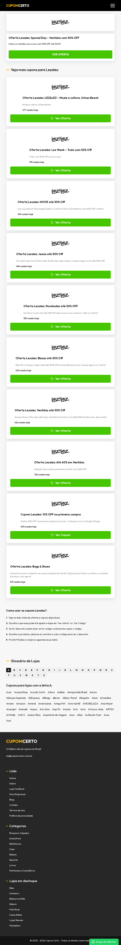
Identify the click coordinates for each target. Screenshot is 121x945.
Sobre (12, 783)
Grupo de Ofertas (106, 941)
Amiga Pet (59, 703)
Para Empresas (17, 794)
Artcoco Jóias (95, 709)
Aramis (67, 709)
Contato (13, 804)
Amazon (20, 703)
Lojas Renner (16, 920)
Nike (11, 887)
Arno (83, 709)
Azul (8, 720)
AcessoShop (21, 692)
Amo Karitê (74, 703)
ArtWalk (10, 715)
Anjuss (33, 709)
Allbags (46, 698)
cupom (21, 741)
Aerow (93, 692)
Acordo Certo (37, 692)
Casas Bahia (15, 914)
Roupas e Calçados (19, 833)
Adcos (51, 692)
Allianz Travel (69, 698)
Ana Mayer (107, 703)
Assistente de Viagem (55, 715)
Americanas (44, 703)
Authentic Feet (93, 715)
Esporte (13, 859)
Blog (11, 799)
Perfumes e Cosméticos (22, 870)
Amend (32, 703)
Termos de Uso (17, 810)
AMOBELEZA (90, 703)
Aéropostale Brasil (77, 692)
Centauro (14, 893)
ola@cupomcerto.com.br (19, 756)
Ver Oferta (60, 54)
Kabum (13, 904)
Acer (9, 692)
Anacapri (11, 709)
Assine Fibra (33, 715)
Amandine (105, 698)
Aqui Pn (56, 709)
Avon (106, 715)
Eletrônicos (15, 843)
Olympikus (14, 925)
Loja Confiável (16, 788)
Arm (75, 709)
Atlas (80, 715)
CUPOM (17, 5)
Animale (23, 709)
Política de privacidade (21, 815)
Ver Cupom (62, 535)
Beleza (13, 854)
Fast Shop (14, 909)
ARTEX (110, 709)
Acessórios (15, 838)
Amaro (10, 703)
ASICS (21, 715)
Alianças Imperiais (16, 698)
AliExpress (34, 698)
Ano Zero (45, 709)
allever (56, 698)
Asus (72, 715)
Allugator (84, 698)
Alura (95, 698)
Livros (12, 865)
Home (12, 778)
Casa (11, 849)
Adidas (61, 692)
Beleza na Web (17, 898)
